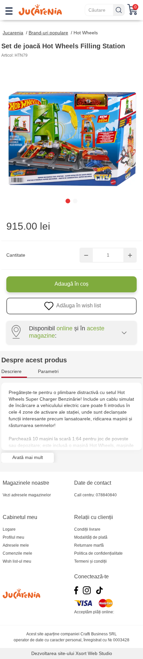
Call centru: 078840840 (95, 495)
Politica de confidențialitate (98, 553)
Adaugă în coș (71, 284)
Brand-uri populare (48, 32)
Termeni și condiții (90, 561)
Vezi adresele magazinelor (27, 495)
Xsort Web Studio (93, 653)
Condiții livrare (87, 529)
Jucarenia (13, 32)
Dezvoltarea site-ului (52, 653)
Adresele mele (16, 545)
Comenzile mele (17, 553)
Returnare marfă (89, 545)
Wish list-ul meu (17, 561)
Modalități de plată (90, 537)
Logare (9, 529)
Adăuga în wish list (78, 305)
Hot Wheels (85, 32)
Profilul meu (13, 537)
